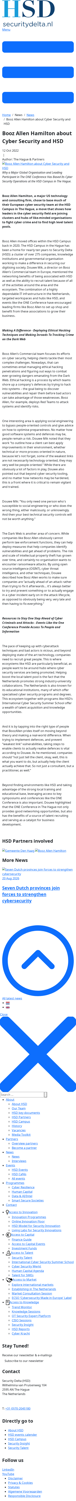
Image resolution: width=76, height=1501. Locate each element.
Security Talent (22, 1258)
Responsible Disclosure (24, 1496)
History (17, 1126)
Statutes (14, 1487)
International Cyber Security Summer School (43, 1262)
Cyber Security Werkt (26, 1266)
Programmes (15, 1183)
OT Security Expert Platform (31, 1316)
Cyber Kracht (21, 1333)
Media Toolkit (21, 1135)
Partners (12, 1139)
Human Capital (22, 1192)
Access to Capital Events (28, 1244)
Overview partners (25, 1143)
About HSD (19, 1104)
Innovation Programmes (29, 1217)
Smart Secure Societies (28, 1200)
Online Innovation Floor (28, 1221)
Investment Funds (24, 1248)
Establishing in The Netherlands (34, 1289)
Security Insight (23, 1325)
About (10, 1100)
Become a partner (24, 1148)
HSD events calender (22, 1435)
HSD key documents (26, 1113)
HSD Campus (21, 1121)
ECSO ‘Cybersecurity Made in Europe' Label (42, 1298)
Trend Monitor (22, 1307)
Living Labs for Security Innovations (36, 1230)
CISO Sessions (22, 1320)
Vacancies (19, 1130)
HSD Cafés (19, 1174)
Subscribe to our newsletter (24, 1361)
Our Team (19, 1108)
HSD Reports (21, 1329)
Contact (11, 1205)
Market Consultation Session (32, 1293)
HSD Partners (21, 1117)
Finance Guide (22, 1240)
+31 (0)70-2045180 (17, 1409)
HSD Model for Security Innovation (36, 1226)
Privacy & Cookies (20, 1483)
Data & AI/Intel (22, 1196)
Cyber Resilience (23, 1187)
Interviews (19, 1161)
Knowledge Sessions (26, 1312)
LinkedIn (8, 1470)
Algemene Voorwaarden (25, 1491)
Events (10, 1165)
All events (18, 1178)
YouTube (8, 1474)
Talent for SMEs (23, 1275)
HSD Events (20, 1170)
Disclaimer (15, 1478)
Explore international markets (32, 1285)
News (10, 1152)
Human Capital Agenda (28, 1271)
